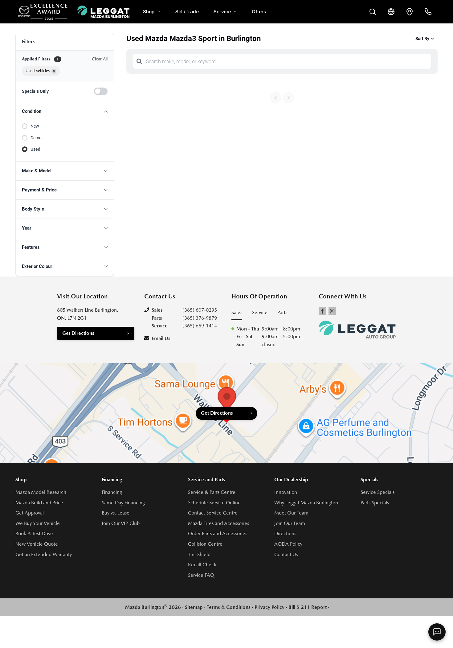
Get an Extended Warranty (43, 554)
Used (35, 149)
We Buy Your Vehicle (37, 523)
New (35, 126)
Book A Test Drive (34, 533)
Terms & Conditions (229, 607)
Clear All (100, 58)
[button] (65, 111)
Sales (236, 312)
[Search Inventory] (372, 11)
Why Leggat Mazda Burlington (306, 503)
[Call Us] (428, 11)
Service (222, 11)
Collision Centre (205, 544)
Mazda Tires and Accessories (218, 523)
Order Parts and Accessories (217, 533)
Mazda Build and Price (39, 503)
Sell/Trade (187, 11)
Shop (148, 11)
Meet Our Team (291, 513)
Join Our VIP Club (121, 523)
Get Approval (29, 513)
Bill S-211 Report (307, 607)
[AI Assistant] (437, 632)
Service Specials (377, 492)
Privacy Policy (269, 607)
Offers (259, 11)
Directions (285, 533)
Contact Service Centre (213, 513)
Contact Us (286, 554)
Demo (36, 137)
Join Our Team (289, 523)
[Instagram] (332, 311)
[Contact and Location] (409, 11)
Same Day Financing (123, 503)
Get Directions (78, 333)
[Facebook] (322, 311)
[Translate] (391, 11)
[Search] (139, 61)
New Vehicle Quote (36, 544)
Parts (282, 312)
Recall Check (202, 565)
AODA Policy (288, 544)
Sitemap (194, 607)
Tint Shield (199, 554)
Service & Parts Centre (211, 492)
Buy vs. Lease (115, 513)
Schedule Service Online (214, 503)
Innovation (285, 492)
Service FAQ (201, 575)
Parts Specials (375, 503)
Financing (112, 492)
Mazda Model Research (40, 492)
